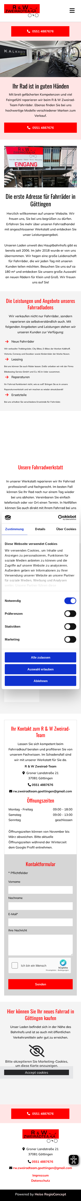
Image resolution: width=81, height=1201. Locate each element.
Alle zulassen (40, 657)
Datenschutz (40, 1181)
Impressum (40, 1175)
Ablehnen (41, 681)
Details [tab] (40, 529)
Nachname (15, 898)
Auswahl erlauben (40, 669)
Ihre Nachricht (17, 930)
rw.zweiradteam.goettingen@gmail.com (42, 791)
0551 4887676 (42, 785)
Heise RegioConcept (50, 1194)
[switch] (70, 613)
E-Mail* (13, 914)
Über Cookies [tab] (66, 529)
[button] (40, 31)
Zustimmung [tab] (14, 529)
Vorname (14, 882)
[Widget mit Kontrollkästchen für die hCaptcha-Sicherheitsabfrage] (39, 965)
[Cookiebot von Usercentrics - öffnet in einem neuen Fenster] (58, 517)
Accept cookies (36, 1072)
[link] (36, 1051)
